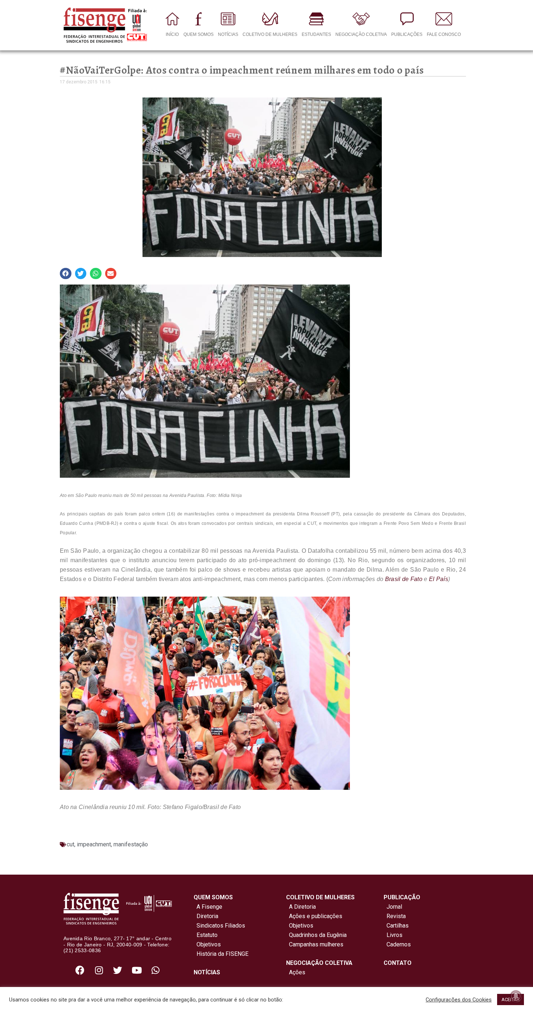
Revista (396, 916)
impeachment (94, 844)
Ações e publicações (314, 916)
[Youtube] (137, 970)
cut (70, 844)
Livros (394, 935)
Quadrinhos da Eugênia (316, 935)
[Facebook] (80, 970)
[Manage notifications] (516, 996)
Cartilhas (398, 925)
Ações (295, 972)
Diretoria (206, 916)
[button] (65, 273)
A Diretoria (301, 906)
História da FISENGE (221, 953)
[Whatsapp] (155, 970)
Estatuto (206, 935)
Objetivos (207, 944)
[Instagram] (99, 970)
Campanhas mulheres (314, 944)
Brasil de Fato (403, 579)
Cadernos (399, 944)
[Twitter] (118, 970)
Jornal (394, 906)
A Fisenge (208, 906)
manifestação (130, 844)
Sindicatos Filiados (219, 925)
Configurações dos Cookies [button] (459, 999)
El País (438, 579)
